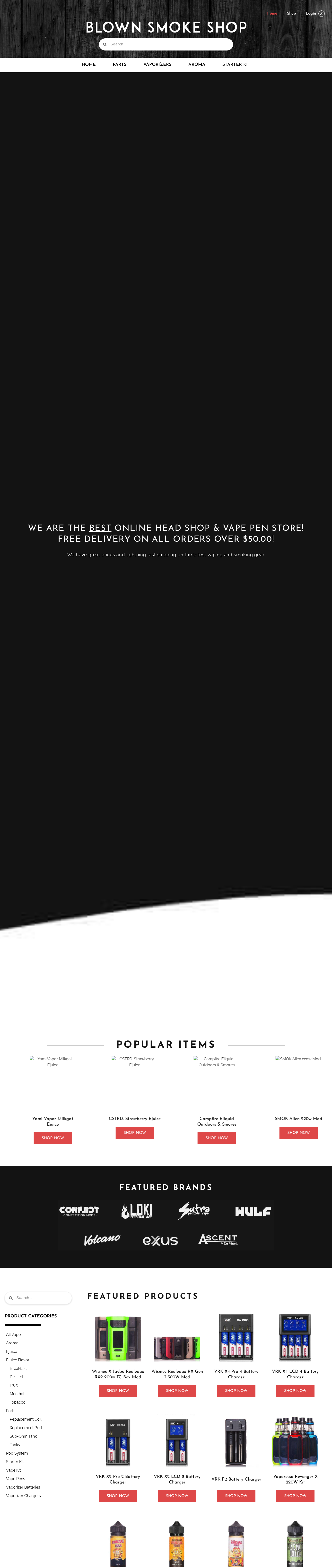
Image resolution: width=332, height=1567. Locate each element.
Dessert (16, 1376)
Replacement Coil (25, 1419)
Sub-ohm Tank (23, 1436)
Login (311, 14)
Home (272, 14)
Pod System (17, 1453)
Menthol (17, 1393)
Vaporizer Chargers (23, 1495)
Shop (291, 14)
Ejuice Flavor (17, 1360)
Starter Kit (236, 65)
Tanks (15, 1444)
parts (119, 65)
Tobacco (18, 1402)
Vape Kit (13, 1470)
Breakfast (18, 1368)
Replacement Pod (26, 1427)
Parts (10, 1410)
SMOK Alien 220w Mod (289, 1119)
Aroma (196, 65)
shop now (43, 1138)
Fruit (13, 1385)
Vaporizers (157, 65)
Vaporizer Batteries (23, 1487)
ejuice (11, 1351)
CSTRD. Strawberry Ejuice (125, 1119)
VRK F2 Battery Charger (236, 1479)
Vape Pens (15, 1478)
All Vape (13, 1334)
